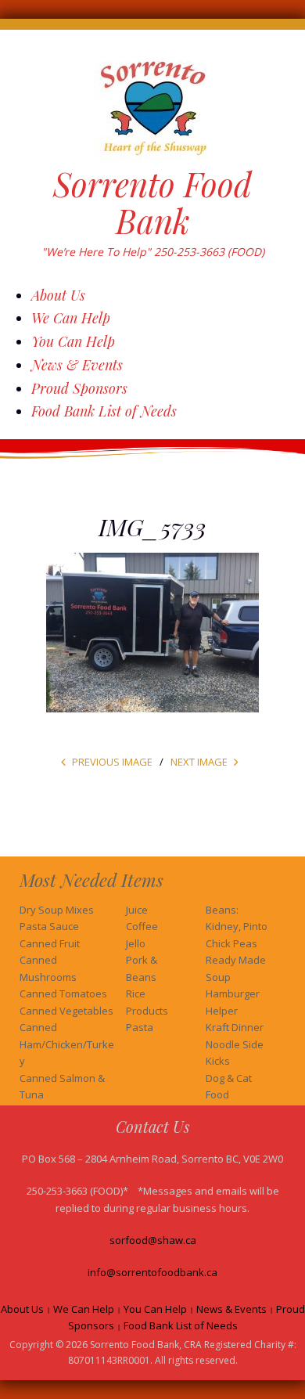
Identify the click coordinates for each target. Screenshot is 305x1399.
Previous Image (112, 762)
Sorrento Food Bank (152, 202)
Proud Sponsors (79, 388)
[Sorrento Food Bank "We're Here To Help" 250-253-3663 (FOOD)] (152, 106)
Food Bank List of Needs (104, 411)
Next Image (199, 762)
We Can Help (70, 317)
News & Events (77, 364)
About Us (58, 295)
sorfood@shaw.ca (152, 1240)
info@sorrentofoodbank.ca (152, 1272)
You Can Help (73, 341)
